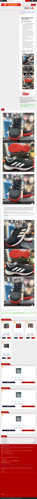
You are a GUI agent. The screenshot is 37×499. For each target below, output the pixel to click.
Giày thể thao (7, 10)
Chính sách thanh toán (29, 464)
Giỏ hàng (31, 2)
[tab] (5, 109)
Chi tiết (28, 406)
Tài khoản (23, 2)
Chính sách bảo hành (12, 464)
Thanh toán (27, 2)
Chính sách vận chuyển (4, 464)
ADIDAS (26, 6)
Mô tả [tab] (3, 109)
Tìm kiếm (27, 0)
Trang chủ (2, 10)
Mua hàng (12, 382)
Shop (34, 2)
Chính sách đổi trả (22, 464)
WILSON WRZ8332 (31, 6)
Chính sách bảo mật (4, 466)
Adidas (11, 10)
